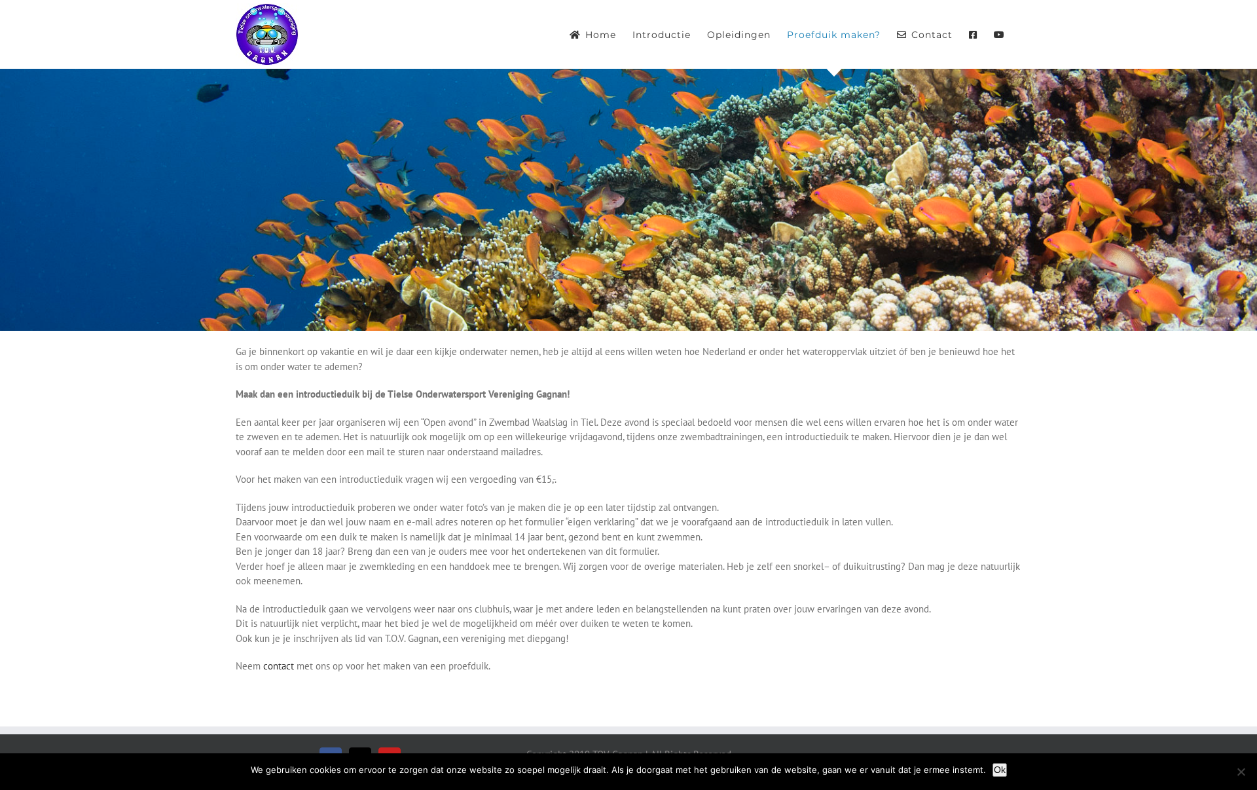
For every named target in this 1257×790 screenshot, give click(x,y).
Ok (1000, 769)
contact (278, 666)
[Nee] (1240, 771)
